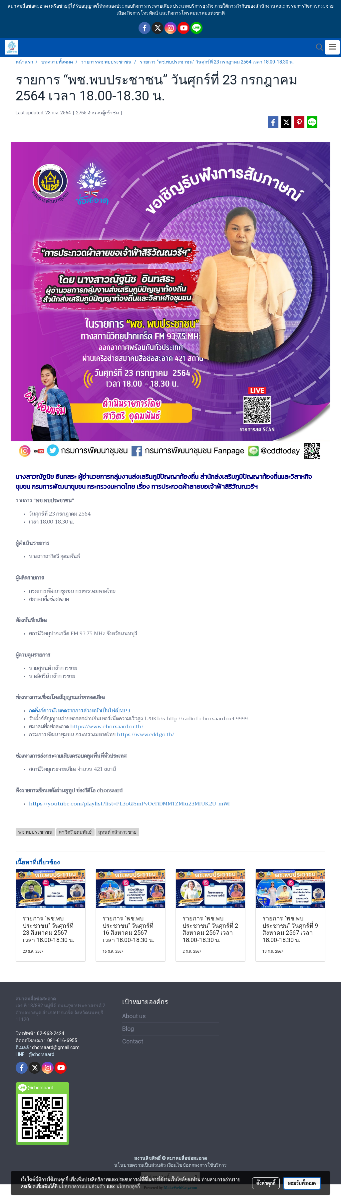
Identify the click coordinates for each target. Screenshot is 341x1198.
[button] (317, 47)
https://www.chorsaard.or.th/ (107, 726)
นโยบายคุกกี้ (128, 1186)
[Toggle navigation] (332, 47)
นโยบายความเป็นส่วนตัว (82, 1186)
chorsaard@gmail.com (56, 1047)
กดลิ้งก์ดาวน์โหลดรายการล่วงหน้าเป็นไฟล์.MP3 (79, 710)
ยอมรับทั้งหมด (302, 1183)
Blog (128, 1028)
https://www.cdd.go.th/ (145, 734)
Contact (132, 1041)
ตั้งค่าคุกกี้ (265, 1183)
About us (134, 1016)
